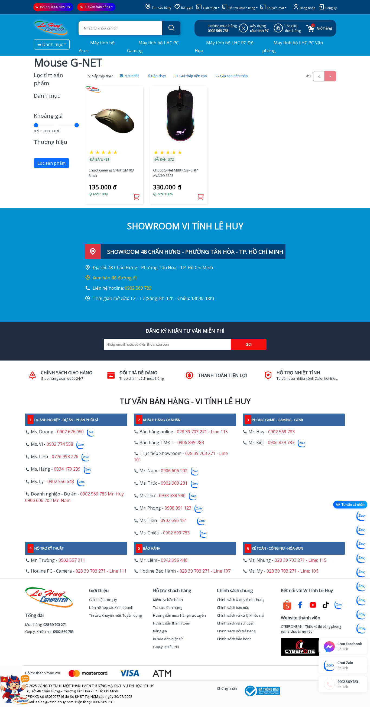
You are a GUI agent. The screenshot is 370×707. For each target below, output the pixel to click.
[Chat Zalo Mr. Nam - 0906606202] (361, 558)
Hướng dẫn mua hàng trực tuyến (179, 615)
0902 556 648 (60, 482)
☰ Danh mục (50, 44)
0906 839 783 (190, 442)
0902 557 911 (72, 560)
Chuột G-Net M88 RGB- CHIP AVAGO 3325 (175, 173)
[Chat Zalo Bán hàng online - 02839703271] (361, 516)
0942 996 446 (174, 560)
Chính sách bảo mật (233, 607)
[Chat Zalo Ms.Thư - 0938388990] (361, 586)
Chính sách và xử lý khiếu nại (240, 615)
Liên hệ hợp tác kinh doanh (111, 607)
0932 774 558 (60, 444)
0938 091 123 (178, 508)
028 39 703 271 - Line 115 (202, 432)
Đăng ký (330, 8)
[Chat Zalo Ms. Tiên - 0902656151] (361, 614)
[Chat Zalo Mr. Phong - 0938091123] (361, 600)
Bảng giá (186, 7)
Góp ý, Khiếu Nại (166, 646)
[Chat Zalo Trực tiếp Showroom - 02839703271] (361, 544)
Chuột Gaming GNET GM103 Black (111, 173)
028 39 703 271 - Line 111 (101, 571)
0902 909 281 (174, 483)
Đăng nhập (307, 8)
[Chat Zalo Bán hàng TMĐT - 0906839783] (361, 530)
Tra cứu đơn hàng (167, 607)
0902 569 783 (61, 6)
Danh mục (47, 95)
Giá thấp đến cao (192, 75)
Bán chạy (158, 75)
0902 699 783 (176, 533)
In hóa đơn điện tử (168, 638)
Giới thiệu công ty (103, 599)
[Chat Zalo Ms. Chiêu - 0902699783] (361, 629)
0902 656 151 (174, 521)
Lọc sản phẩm (51, 163)
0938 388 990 (172, 496)
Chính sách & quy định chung (240, 599)
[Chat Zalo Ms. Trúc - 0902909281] (361, 572)
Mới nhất (131, 75)
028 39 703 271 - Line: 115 (300, 560)
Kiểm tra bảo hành (168, 599)
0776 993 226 (65, 457)
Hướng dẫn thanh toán (171, 623)
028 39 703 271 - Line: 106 (292, 571)
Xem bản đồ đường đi (115, 278)
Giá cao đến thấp (233, 75)
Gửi (249, 344)
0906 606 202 (174, 471)
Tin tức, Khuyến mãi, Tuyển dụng (115, 615)
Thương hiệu (50, 142)
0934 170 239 (67, 469)
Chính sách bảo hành (234, 638)
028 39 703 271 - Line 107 (205, 571)
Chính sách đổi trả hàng (236, 631)
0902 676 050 (70, 432)
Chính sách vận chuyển (236, 623)
